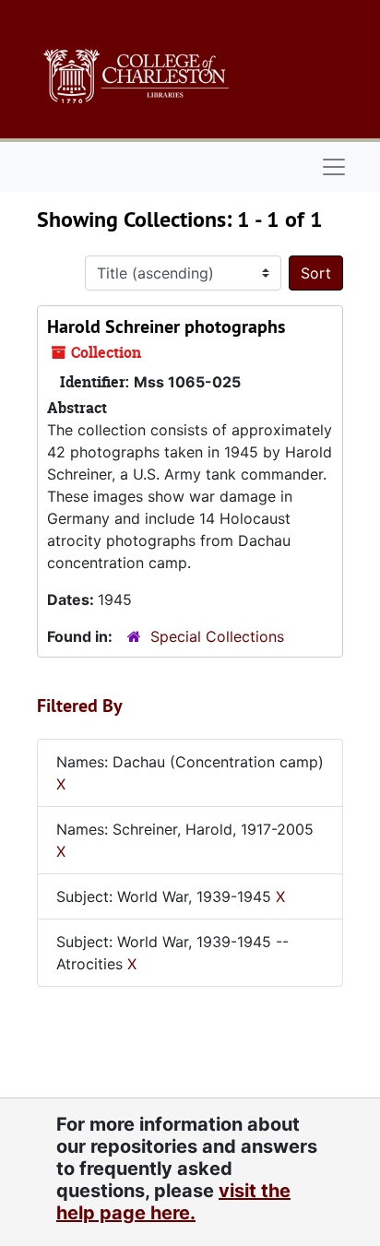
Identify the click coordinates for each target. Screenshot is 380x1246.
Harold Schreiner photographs (166, 326)
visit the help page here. (173, 1202)
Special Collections (217, 636)
